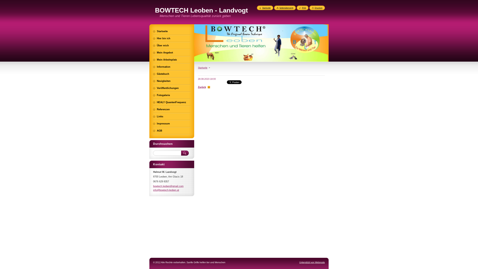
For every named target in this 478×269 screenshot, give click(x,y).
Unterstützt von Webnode (312, 262)
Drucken (318, 8)
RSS (304, 8)
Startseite (202, 68)
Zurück (202, 87)
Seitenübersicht (286, 8)
